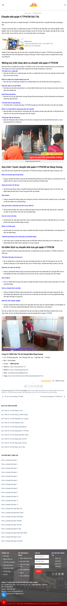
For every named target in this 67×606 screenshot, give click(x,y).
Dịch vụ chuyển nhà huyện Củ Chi (11, 537)
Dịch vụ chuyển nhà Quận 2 (9, 464)
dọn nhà (43, 390)
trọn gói (14, 392)
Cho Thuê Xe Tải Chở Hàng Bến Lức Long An (14, 419)
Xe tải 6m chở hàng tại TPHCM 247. (51, 396)
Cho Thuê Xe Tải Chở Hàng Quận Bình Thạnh (14, 435)
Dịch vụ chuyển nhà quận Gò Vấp (11, 529)
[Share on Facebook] (28, 386)
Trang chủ (27, 13)
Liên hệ (5, 574)
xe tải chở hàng (53, 392)
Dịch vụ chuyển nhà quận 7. (9, 484)
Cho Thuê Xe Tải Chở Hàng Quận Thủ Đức (14, 443)
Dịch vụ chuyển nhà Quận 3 (9, 468)
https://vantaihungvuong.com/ (19, 370)
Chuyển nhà (38, 390)
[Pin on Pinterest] (38, 386)
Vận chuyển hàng (26, 392)
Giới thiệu (6, 556)
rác (6, 392)
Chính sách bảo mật (26, 558)
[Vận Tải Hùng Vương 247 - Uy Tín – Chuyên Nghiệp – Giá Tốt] (33, 5)
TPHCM (9, 392)
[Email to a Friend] (35, 386)
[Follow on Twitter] (59, 574)
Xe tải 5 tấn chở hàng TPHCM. (13, 396)
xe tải (47, 392)
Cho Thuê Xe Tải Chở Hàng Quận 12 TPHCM (15, 431)
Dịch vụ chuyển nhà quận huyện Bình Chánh (14, 533)
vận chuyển (19, 392)
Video (21, 573)
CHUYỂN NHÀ (37, 13)
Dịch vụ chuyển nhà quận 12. (9, 504)
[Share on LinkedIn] (41, 386)
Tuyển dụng (6, 571)
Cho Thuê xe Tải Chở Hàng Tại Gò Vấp (13, 447)
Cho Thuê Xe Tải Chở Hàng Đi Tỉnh (12, 410)
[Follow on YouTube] (62, 574)
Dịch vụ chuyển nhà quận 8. (9, 488)
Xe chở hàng (42, 392)
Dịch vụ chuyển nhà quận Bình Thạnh (12, 512)
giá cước (61, 390)
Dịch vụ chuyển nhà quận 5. (9, 476)
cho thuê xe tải (30, 390)
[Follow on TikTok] (56, 574)
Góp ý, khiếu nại (24, 576)
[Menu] (3, 5)
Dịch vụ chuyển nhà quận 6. (9, 480)
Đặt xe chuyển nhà (54, 390)
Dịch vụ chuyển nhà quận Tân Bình (11, 521)
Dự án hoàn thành (8, 568)
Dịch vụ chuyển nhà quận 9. (9, 492)
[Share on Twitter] (31, 386)
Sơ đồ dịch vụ (56, 603)
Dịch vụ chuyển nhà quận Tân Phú (11, 525)
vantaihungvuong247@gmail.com (18, 373)
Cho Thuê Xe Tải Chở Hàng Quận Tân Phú (14, 439)
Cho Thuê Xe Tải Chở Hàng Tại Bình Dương (14, 414)
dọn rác (47, 390)
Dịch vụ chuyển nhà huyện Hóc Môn (12, 541)
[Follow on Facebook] (53, 574)
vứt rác (37, 392)
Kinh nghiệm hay (25, 569)
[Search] (65, 5)
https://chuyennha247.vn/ (18, 367)
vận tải (33, 392)
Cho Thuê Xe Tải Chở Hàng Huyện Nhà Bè (14, 427)
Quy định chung (24, 561)
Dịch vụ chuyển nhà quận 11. (9, 500)
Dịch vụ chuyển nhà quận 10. (9, 496)
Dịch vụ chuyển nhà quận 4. (9, 472)
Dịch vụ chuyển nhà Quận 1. (9, 460)
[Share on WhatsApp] (25, 386)
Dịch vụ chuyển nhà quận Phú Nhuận (12, 516)
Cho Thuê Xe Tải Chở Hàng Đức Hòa (12, 423)
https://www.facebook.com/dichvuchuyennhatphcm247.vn (26, 376)
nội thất (3, 392)
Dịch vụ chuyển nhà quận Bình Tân (11, 508)
